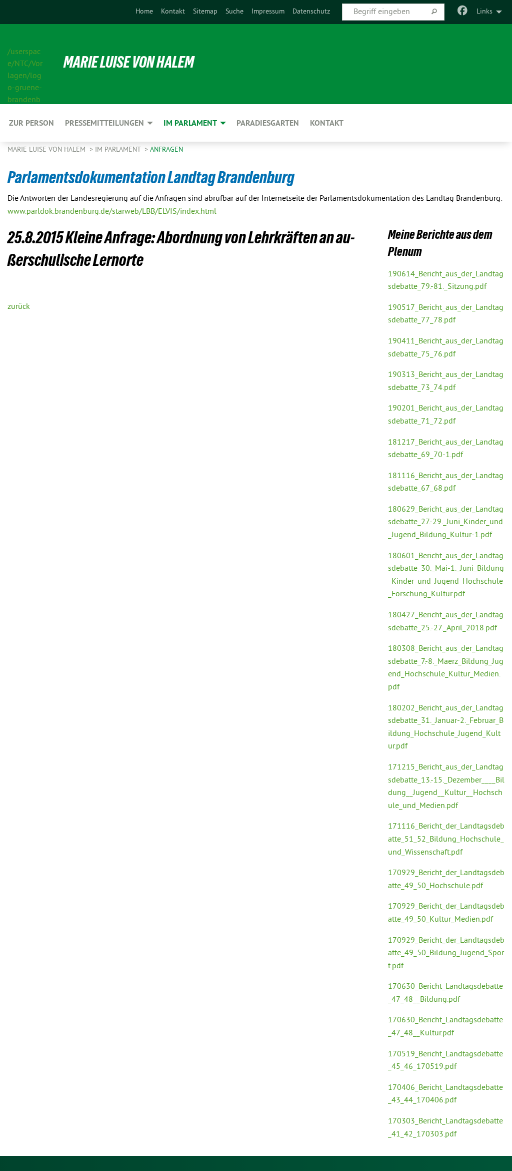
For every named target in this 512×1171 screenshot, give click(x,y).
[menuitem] (144, 12)
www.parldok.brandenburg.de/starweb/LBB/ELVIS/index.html (112, 212)
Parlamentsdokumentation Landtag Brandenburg (151, 177)
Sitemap (205, 12)
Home (144, 12)
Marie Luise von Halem (129, 62)
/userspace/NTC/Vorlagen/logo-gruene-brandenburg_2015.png (25, 64)
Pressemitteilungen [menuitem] (104, 123)
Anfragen (166, 150)
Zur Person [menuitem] (31, 123)
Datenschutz (311, 12)
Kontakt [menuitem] (327, 123)
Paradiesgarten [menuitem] (267, 123)
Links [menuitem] (484, 12)
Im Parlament (118, 150)
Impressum (268, 12)
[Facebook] (462, 12)
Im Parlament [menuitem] (190, 123)
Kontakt (173, 12)
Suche (235, 12)
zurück (19, 307)
